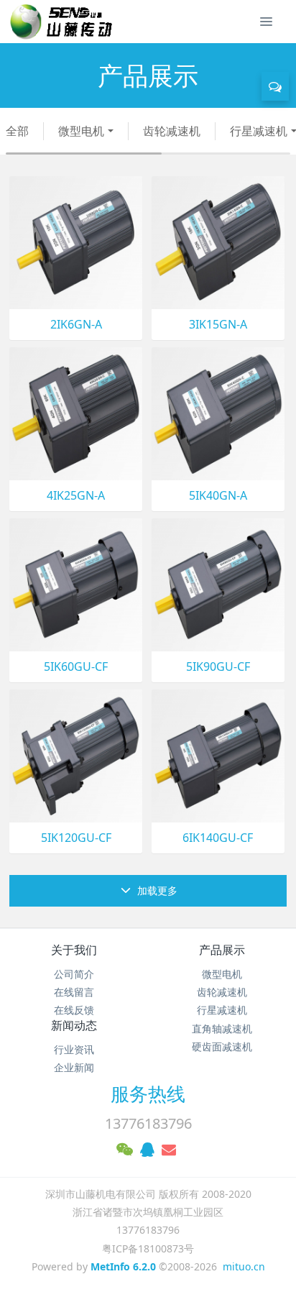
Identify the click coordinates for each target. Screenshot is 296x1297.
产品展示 (222, 950)
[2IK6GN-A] (75, 241)
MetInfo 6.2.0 (123, 1266)
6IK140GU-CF (217, 838)
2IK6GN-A (76, 324)
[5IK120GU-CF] (75, 754)
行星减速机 (222, 1010)
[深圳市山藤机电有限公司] (58, 21)
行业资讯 (74, 1049)
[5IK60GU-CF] (75, 583)
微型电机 (81, 131)
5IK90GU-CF (218, 667)
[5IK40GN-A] (218, 412)
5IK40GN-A (218, 496)
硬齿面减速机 (222, 1046)
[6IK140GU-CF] (218, 754)
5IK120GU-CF (76, 838)
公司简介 (74, 974)
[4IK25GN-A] (75, 412)
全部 (17, 131)
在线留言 (74, 992)
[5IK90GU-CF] (218, 583)
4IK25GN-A (76, 496)
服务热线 (148, 1093)
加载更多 (155, 890)
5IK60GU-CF (76, 667)
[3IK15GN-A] (218, 241)
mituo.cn (244, 1266)
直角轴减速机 (222, 1028)
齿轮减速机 (171, 131)
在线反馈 (74, 1010)
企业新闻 (74, 1067)
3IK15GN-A (218, 324)
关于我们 (74, 950)
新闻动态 (74, 1025)
